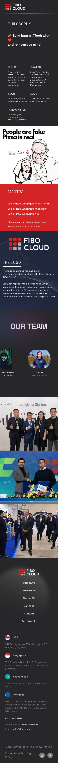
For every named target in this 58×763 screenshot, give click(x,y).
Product (29, 613)
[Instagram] (42, 755)
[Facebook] (50, 755)
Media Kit (29, 598)
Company (29, 582)
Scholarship (29, 621)
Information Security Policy (18, 755)
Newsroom (29, 590)
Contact (29, 606)
